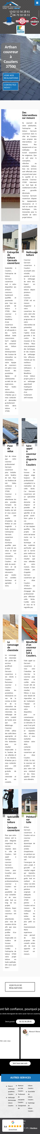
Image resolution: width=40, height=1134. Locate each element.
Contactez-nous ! (10, 86)
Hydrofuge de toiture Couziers (31, 1107)
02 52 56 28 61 (21, 11)
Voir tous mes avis (20, 1063)
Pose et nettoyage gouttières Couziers (11, 1090)
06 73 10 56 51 (21, 15)
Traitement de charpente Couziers (21, 1098)
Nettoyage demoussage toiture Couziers (11, 1102)
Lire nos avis (13, 1129)
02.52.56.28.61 (25, 1022)
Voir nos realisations (11, 76)
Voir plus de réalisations (15, 986)
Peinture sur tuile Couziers (20, 1088)
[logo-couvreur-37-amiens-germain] (11, 5)
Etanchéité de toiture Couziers (31, 1096)
